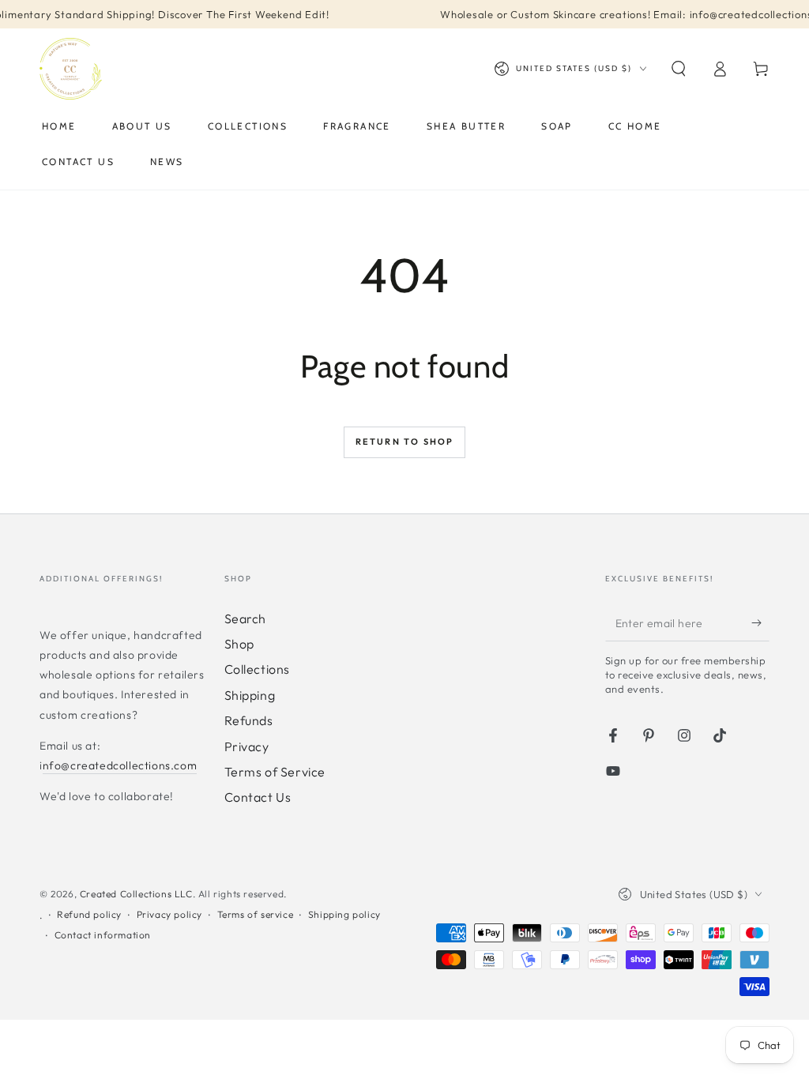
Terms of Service (275, 772)
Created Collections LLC (136, 894)
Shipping (250, 695)
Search (245, 618)
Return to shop (405, 441)
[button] (678, 68)
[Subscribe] (760, 623)
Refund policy (89, 914)
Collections (257, 669)
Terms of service (255, 914)
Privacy (246, 746)
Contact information (103, 935)
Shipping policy (344, 914)
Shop (239, 644)
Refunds (248, 720)
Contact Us (258, 797)
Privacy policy (169, 914)
